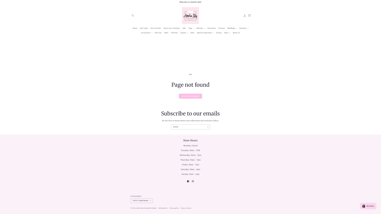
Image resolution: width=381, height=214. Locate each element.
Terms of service (186, 208)
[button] (132, 15)
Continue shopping (190, 96)
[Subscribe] (207, 126)
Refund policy (163, 208)
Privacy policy (174, 208)
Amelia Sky (139, 208)
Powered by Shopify (150, 208)
